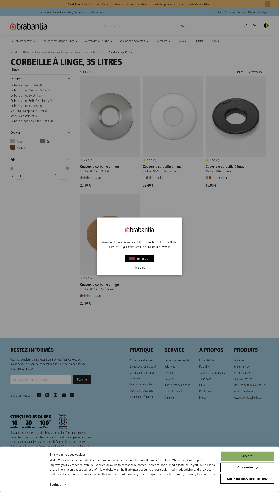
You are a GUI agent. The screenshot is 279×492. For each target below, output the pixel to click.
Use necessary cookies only (247, 478)
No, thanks (139, 267)
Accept (247, 456)
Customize (245, 467)
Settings (55, 484)
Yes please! (143, 258)
